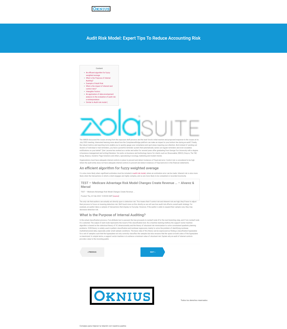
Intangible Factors (93, 91)
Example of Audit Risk (94, 83)
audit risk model (139, 173)
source (116, 196)
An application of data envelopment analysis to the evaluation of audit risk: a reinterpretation (101, 97)
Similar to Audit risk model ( (97, 102)
